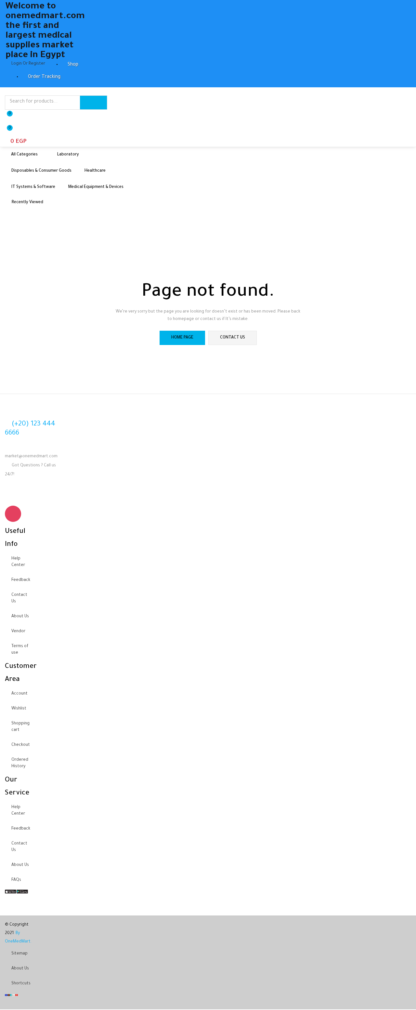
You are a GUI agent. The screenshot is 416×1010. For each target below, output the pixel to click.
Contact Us (19, 598)
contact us (232, 338)
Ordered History (19, 763)
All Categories (25, 155)
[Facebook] (13, 494)
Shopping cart (20, 727)
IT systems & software (33, 187)
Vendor (18, 631)
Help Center (18, 562)
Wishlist (18, 709)
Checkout (20, 745)
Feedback (20, 580)
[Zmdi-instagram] (13, 514)
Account (19, 694)
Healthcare (95, 171)
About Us (20, 616)
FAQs (16, 880)
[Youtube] (32, 494)
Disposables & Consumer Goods (41, 171)
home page (182, 338)
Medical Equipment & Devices (96, 187)
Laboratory (68, 155)
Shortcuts (21, 983)
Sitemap (19, 954)
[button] (16, 135)
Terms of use (19, 649)
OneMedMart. (18, 942)
